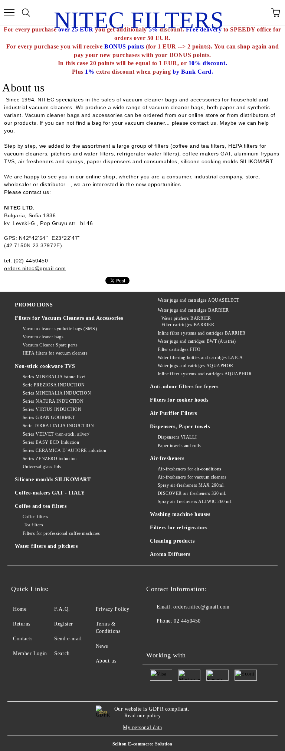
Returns (21, 624)
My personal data (142, 727)
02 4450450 (187, 621)
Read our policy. (143, 715)
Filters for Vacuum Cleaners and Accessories (69, 318)
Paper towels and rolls (179, 445)
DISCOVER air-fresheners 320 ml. (192, 493)
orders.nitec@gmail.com (201, 607)
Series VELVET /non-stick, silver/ (56, 434)
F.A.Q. (62, 609)
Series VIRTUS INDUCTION (52, 409)
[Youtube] (156, 636)
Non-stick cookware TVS (45, 366)
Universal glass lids (42, 466)
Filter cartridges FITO (179, 349)
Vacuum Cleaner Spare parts (50, 345)
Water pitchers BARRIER (186, 318)
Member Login (30, 653)
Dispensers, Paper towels (180, 426)
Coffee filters (35, 516)
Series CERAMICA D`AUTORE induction (65, 450)
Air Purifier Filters (173, 413)
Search (61, 653)
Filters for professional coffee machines (61, 533)
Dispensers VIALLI (177, 437)
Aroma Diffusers (170, 554)
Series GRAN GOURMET (49, 417)
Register (63, 624)
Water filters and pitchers (46, 546)
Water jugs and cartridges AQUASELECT (198, 300)
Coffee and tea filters (40, 506)
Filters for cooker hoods (179, 400)
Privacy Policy (113, 609)
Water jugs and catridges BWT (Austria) (197, 341)
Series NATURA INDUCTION (53, 401)
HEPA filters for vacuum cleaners (55, 353)
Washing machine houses (180, 514)
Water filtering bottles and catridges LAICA (200, 357)
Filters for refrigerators (178, 527)
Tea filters (33, 524)
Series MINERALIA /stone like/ (54, 376)
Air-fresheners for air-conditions (190, 469)
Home (19, 609)
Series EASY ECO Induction (51, 442)
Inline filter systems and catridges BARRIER (202, 333)
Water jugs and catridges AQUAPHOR (195, 365)
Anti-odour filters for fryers (184, 386)
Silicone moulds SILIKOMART (53, 479)
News (102, 646)
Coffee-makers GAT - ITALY (50, 493)
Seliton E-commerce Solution (142, 744)
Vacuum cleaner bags (43, 336)
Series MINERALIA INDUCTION (57, 393)
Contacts (22, 638)
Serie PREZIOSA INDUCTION (54, 385)
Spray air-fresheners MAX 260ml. (191, 485)
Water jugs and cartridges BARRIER (193, 310)
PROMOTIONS (34, 305)
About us (106, 661)
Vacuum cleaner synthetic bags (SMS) (60, 328)
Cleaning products (172, 541)
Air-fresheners (167, 458)
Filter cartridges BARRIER (187, 324)
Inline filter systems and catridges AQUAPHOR (205, 373)
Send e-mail (68, 638)
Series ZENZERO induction (50, 458)
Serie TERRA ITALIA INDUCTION (58, 425)
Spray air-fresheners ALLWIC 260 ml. (195, 501)
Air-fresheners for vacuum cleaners (192, 477)
